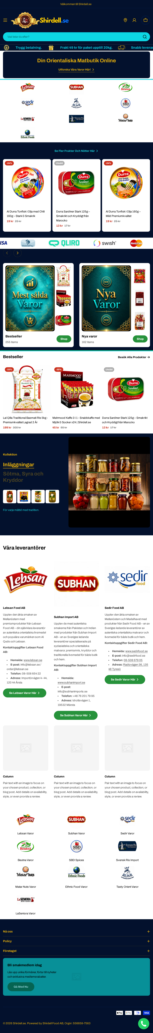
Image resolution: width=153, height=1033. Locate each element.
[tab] (18, 464)
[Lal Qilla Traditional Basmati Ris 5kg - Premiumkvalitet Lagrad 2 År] (27, 389)
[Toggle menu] (5, 20)
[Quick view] (45, 167)
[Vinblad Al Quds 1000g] (52, 496)
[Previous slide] (7, 253)
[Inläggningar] (109, 482)
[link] (63, 276)
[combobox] (76, 36)
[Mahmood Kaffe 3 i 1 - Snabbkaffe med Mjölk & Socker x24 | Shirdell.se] (76, 389)
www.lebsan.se (33, 660)
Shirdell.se (19, 1023)
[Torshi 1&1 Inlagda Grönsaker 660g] (38, 496)
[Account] (134, 20)
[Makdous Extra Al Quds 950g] (9, 496)
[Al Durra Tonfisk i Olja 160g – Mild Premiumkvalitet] (126, 183)
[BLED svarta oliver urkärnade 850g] (24, 496)
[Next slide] (17, 253)
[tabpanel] (31, 501)
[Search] (145, 37)
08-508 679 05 (133, 660)
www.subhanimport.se (71, 682)
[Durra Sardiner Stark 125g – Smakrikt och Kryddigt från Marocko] (76, 183)
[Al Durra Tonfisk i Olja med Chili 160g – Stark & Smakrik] (27, 183)
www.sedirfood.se (136, 651)
